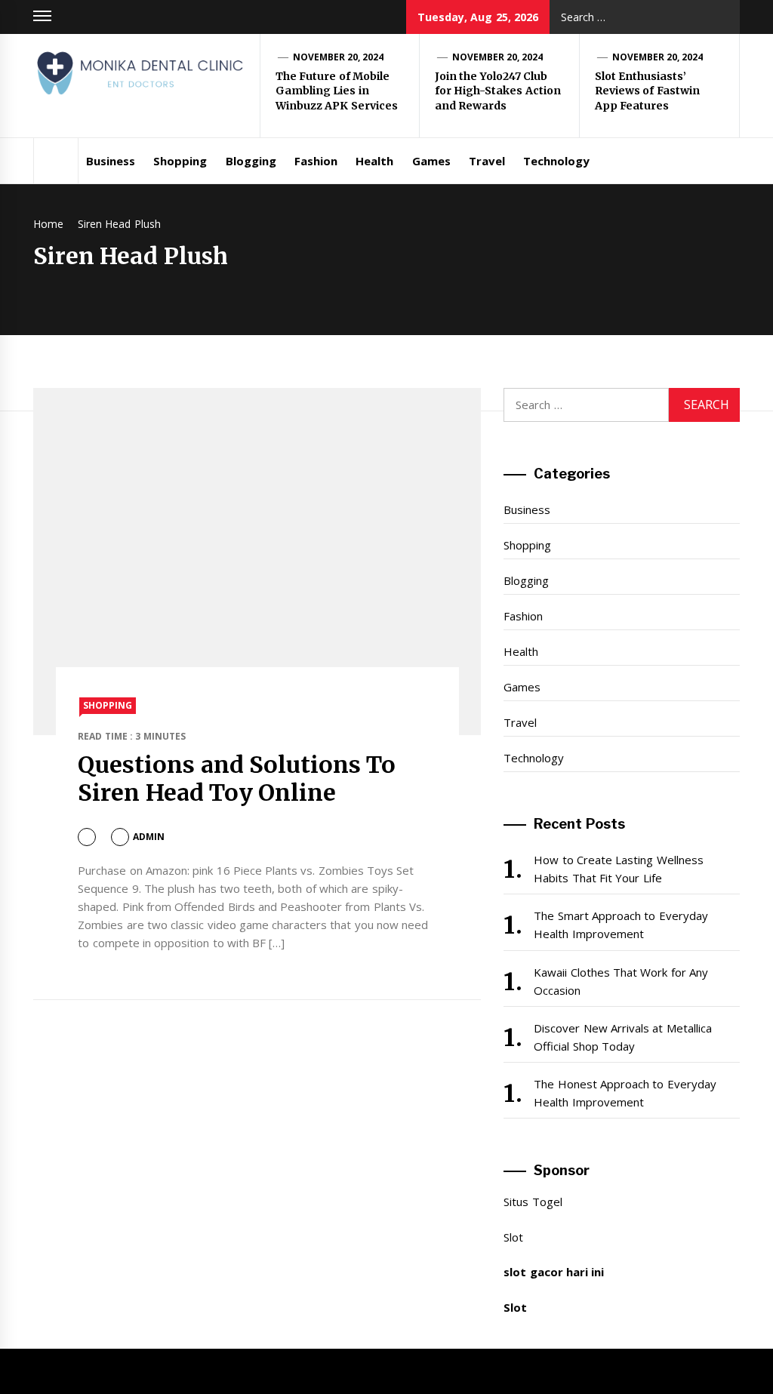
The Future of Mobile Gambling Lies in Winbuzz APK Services (337, 90)
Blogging (251, 160)
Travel (487, 160)
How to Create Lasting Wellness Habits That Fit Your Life (618, 868)
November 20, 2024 (338, 57)
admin (149, 836)
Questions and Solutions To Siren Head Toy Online (237, 778)
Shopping (180, 160)
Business (110, 160)
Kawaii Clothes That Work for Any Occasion (621, 981)
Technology (556, 160)
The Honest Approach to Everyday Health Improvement (625, 1092)
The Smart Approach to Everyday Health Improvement (620, 924)
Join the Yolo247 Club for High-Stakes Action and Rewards (498, 90)
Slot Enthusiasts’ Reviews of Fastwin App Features (647, 90)
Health (374, 160)
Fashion (315, 160)
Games (431, 160)
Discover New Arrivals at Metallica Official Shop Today (622, 1037)
